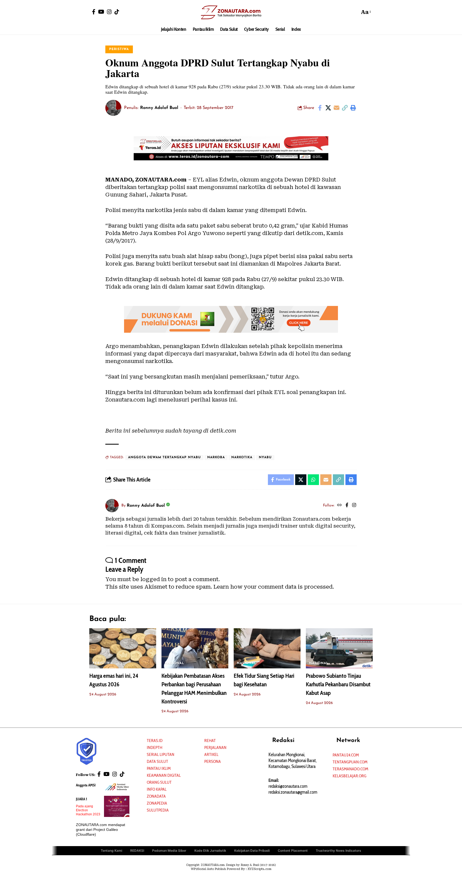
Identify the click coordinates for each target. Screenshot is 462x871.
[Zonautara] (231, 12)
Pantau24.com (346, 755)
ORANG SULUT (159, 782)
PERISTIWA (119, 49)
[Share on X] (328, 108)
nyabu (265, 457)
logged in (153, 579)
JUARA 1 (81, 799)
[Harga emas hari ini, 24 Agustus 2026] (122, 648)
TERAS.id (155, 740)
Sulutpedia (158, 810)
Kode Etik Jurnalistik (210, 851)
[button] (354, 12)
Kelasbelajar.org (349, 775)
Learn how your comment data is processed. (273, 587)
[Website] (339, 505)
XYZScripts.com (259, 869)
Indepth (154, 747)
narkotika (241, 457)
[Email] (336, 108)
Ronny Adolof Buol (159, 108)
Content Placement (293, 851)
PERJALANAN (215, 747)
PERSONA (212, 761)
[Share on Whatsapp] (313, 479)
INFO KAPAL (157, 789)
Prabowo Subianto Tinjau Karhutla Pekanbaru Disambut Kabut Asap (338, 684)
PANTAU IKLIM (159, 768)
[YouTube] (101, 11)
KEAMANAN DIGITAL (164, 775)
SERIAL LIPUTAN (160, 754)
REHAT (210, 740)
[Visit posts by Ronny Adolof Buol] (113, 108)
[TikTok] (117, 11)
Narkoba (216, 457)
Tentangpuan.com (350, 761)
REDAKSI (137, 851)
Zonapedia (157, 803)
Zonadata (156, 796)
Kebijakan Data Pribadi (252, 851)
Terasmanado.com (350, 768)
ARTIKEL (211, 754)
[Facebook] (94, 11)
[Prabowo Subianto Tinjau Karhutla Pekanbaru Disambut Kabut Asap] (339, 648)
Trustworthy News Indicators (338, 851)
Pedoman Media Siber (169, 851)
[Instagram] (109, 11)
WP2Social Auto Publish (208, 869)
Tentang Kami (111, 851)
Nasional (174, 663)
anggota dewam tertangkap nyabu (164, 457)
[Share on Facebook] (320, 108)
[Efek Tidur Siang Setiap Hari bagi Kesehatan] (267, 648)
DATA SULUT (157, 761)
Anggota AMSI (85, 785)
